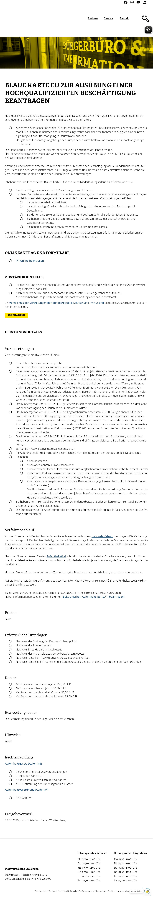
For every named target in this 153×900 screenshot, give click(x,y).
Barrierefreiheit (55, 891)
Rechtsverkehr (41, 891)
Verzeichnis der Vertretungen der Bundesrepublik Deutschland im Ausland (56, 303)
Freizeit (124, 18)
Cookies (111, 891)
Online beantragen (32, 260)
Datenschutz (100, 891)
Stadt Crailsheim (16, 315)
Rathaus (93, 18)
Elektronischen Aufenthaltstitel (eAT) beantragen (93, 596)
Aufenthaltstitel (56, 556)
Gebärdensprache (86, 891)
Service (108, 18)
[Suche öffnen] (145, 18)
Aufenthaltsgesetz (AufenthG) (23, 763)
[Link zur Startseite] (16, 18)
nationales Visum (102, 536)
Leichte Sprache (70, 891)
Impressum (121, 891)
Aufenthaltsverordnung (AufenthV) (27, 789)
